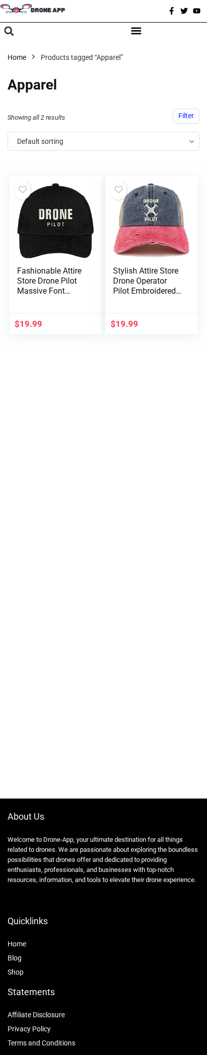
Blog (15, 958)
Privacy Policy (29, 1029)
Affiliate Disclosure (36, 1015)
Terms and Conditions (41, 1043)
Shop (16, 972)
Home (17, 57)
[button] (9, 31)
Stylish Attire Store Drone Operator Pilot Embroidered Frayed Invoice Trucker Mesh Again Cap (145, 296)
